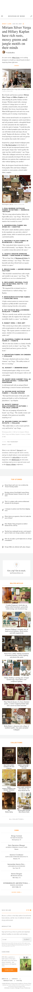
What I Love (16, 57)
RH (9, 810)
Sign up (19, 450)
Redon (9, 791)
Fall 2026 (24, 768)
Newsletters (8, 980)
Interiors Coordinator (16, 855)
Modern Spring (9, 812)
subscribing (16, 457)
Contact (15, 978)
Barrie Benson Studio (24, 812)
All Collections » (16, 819)
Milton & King (9, 765)
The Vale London (10, 145)
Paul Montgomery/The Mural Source (8, 789)
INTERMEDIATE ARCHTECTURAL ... (16, 883)
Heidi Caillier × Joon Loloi (24, 765)
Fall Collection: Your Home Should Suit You (24, 789)
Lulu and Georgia (24, 787)
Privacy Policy (28, 944)
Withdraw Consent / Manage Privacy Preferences (17, 988)
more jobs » (16, 892)
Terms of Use (4, 944)
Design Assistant (16, 836)
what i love (6, 23)
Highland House (24, 810)
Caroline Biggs (11, 52)
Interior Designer (16, 874)
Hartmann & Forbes (22, 258)
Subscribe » (9, 970)
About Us (5, 978)
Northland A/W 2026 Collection (9, 767)
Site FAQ (19, 980)
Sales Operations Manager (16, 845)
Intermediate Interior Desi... (16, 864)
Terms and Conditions (17, 983)
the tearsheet (12, 441)
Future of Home (11, 464)
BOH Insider (16, 460)
